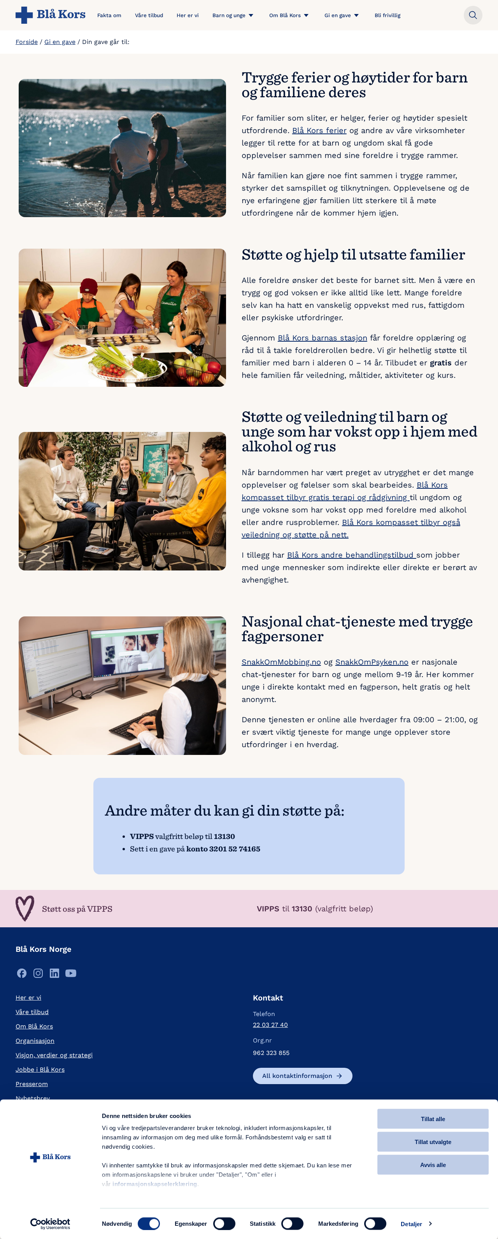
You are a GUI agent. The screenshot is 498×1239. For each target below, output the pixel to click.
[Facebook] (22, 975)
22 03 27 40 (270, 1024)
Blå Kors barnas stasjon (322, 337)
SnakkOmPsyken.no (372, 662)
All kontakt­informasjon (297, 1075)
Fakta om (109, 15)
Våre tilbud (149, 15)
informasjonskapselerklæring (154, 1184)
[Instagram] (38, 975)
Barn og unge (228, 15)
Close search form (473, 15)
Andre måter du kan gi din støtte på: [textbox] (225, 809)
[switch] (224, 1223)
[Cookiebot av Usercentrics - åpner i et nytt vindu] (50, 1224)
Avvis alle (433, 1164)
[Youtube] (71, 975)
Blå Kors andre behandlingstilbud (351, 555)
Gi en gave (337, 15)
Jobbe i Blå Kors (40, 1069)
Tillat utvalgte (433, 1141)
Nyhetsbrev (33, 1098)
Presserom (32, 1084)
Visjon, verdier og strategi (54, 1055)
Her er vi (188, 15)
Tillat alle (433, 1119)
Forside (27, 42)
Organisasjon (35, 1040)
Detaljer (411, 1223)
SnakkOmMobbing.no (281, 662)
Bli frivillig (387, 15)
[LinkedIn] (54, 975)
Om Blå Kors (285, 15)
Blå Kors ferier (319, 130)
